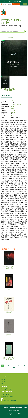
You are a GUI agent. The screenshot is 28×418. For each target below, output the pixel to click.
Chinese (13, 101)
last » (14, 367)
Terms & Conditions (7, 396)
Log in (9, 1)
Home (2, 37)
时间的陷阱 (8, 89)
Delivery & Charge (6, 389)
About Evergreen (6, 377)
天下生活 (13, 110)
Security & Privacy (6, 391)
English (25, 4)
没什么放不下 (9, 289)
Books (13, 112)
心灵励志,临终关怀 (16, 104)
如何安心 (8, 334)
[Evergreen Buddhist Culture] (3, 14)
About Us (4, 379)
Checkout (16, 4)
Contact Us (4, 381)
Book (6, 37)
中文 (21, 4)
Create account (17, 1)
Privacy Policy (5, 394)
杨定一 (13, 108)
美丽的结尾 (9, 312)
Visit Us (3, 383)
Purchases (4, 386)
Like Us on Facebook (10, 400)
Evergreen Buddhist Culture (11, 21)
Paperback (14, 115)
